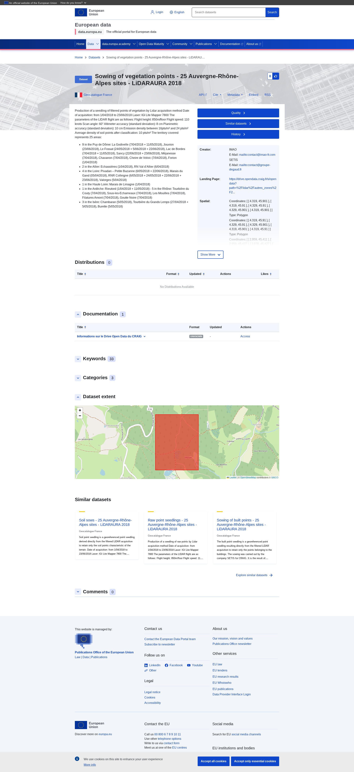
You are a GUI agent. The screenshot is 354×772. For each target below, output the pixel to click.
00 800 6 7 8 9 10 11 (167, 734)
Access (245, 336)
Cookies (149, 697)
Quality (236, 112)
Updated (195, 273)
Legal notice (152, 692)
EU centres (179, 747)
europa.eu (105, 734)
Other (152, 670)
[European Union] (107, 725)
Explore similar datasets (254, 575)
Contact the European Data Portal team (170, 639)
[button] (74, 2)
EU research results (225, 676)
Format (171, 273)
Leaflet (232, 477)
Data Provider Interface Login (232, 694)
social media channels (246, 734)
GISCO (274, 477)
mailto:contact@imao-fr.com (257, 154)
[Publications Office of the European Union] (107, 640)
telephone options (169, 738)
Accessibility (152, 702)
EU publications (223, 689)
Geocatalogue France (98, 94)
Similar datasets (236, 123)
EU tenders (220, 670)
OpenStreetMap (248, 477)
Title (80, 273)
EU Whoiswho (222, 682)
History (236, 134)
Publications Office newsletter (232, 643)
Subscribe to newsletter (159, 644)
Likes (264, 273)
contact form (171, 743)
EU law (217, 664)
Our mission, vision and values (233, 638)
